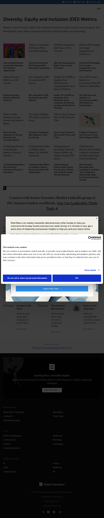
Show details (90, 270)
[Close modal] (96, 218)
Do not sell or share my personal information (27, 278)
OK (76, 278)
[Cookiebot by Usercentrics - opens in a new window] (90, 238)
